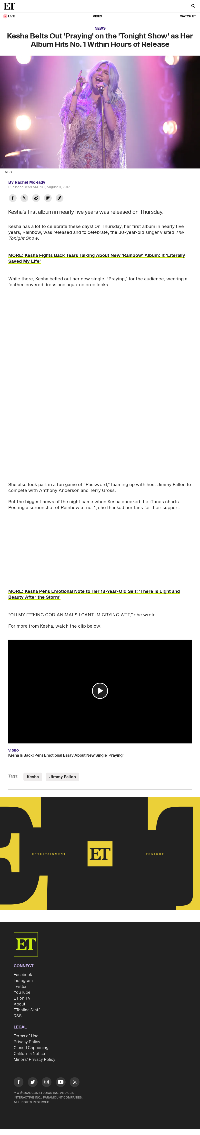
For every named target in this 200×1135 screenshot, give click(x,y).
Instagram (23, 981)
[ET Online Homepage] (11, 6)
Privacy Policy (27, 1042)
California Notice (29, 1054)
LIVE (11, 16)
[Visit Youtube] (61, 1082)
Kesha (33, 777)
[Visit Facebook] (18, 1083)
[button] (100, 691)
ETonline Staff (27, 1010)
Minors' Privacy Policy (34, 1060)
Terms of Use (26, 1036)
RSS (18, 1016)
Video (97, 16)
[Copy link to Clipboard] (59, 199)
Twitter (20, 987)
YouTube (22, 992)
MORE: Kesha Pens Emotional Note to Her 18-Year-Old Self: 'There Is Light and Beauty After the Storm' (94, 594)
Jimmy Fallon (62, 777)
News (100, 28)
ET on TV (22, 998)
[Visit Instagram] (46, 1083)
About (19, 1004)
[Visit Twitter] (33, 1083)
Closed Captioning (31, 1048)
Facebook (23, 975)
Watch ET (188, 16)
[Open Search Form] (193, 6)
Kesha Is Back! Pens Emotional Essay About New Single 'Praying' (66, 755)
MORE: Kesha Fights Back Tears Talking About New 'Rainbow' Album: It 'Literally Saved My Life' (96, 258)
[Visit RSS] (75, 1083)
